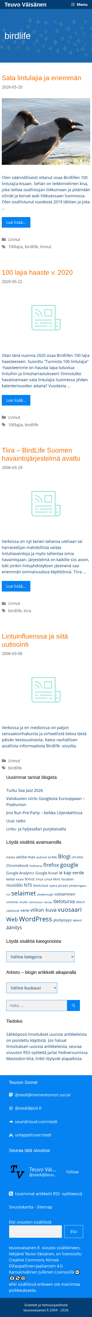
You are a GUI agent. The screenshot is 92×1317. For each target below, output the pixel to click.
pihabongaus (77, 886)
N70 (28, 885)
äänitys (14, 927)
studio (23, 902)
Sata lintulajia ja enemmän (41, 78)
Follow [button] (72, 1171)
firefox (51, 864)
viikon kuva (43, 909)
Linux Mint (52, 879)
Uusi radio (16, 820)
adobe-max (25, 857)
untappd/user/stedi (33, 1135)
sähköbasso (36, 902)
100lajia (15, 246)
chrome (77, 857)
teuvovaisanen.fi (24, 1247)
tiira (27, 610)
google (69, 865)
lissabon (67, 879)
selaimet (23, 893)
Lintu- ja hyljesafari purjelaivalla (36, 829)
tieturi (80, 902)
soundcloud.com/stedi (36, 1121)
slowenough (45, 894)
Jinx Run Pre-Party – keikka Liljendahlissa (44, 812)
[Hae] (73, 1005)
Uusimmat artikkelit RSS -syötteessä (48, 1193)
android (41, 857)
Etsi (73, 1231)
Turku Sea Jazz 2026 (24, 790)
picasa (63, 885)
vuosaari (70, 909)
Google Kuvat (46, 872)
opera (53, 886)
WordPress (35, 918)
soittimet (12, 902)
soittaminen (64, 894)
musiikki (14, 885)
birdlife (31, 246)
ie (61, 872)
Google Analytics (20, 872)
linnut (45, 246)
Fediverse (35, 866)
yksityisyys (62, 920)
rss (8, 894)
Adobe (10, 857)
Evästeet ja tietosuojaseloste (46, 1305)
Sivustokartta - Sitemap (30, 1207)
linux (39, 879)
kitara (20, 879)
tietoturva (64, 901)
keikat (10, 879)
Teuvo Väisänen (25, 4)
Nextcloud (40, 885)
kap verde (74, 872)
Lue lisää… (16, 222)
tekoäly (48, 902)
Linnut (14, 239)
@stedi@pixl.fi (28, 1108)
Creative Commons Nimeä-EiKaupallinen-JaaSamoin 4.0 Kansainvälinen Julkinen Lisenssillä (41, 1266)
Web (12, 919)
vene (25, 910)
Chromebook (17, 865)
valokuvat (12, 911)
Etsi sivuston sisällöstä (30, 1222)
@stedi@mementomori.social (43, 1094)
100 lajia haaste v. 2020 (37, 272)
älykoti (77, 920)
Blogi (64, 856)
